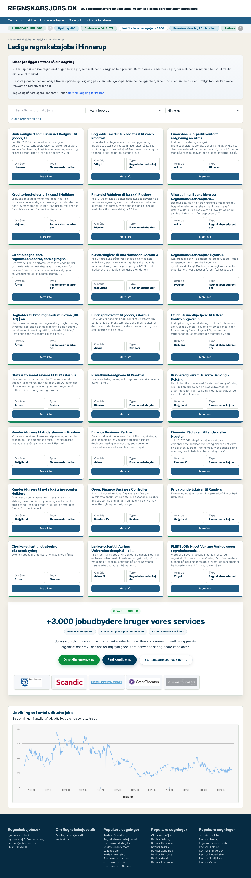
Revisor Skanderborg (116, 846)
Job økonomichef (209, 835)
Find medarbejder (52, 20)
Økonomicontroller (114, 862)
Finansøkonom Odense (117, 866)
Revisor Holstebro (114, 854)
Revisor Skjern (160, 846)
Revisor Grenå (159, 858)
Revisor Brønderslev (211, 850)
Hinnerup (58, 39)
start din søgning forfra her (85, 93)
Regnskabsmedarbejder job (120, 839)
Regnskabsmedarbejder (214, 843)
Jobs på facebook (99, 20)
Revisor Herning (208, 839)
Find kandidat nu (119, 659)
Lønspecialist (111, 850)
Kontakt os (28, 20)
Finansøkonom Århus (116, 858)
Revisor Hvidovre (161, 854)
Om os (12, 20)
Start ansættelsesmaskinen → (166, 659)
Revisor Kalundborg (115, 835)
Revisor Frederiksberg (212, 854)
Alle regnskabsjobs (19, 39)
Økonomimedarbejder (116, 843)
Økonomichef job (161, 835)
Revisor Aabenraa (162, 850)
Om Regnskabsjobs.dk (70, 835)
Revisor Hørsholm (162, 843)
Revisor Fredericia (162, 862)
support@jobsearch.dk (22, 843)
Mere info (46, 176)
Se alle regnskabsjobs (25, 119)
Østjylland (42, 39)
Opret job (75, 20)
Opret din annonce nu (79, 659)
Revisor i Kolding (209, 846)
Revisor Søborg (160, 839)
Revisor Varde (207, 862)
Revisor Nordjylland (211, 858)
